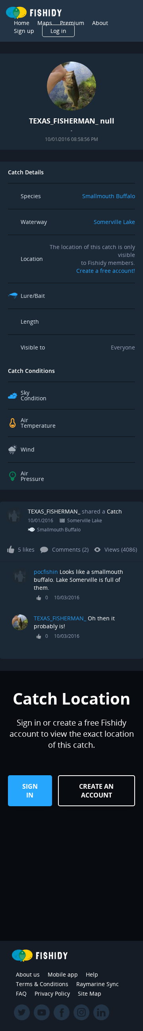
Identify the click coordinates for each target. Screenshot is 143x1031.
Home (21, 23)
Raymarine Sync (97, 984)
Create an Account (96, 790)
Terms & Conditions (42, 984)
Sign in (30, 790)
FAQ (21, 993)
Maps (44, 23)
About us (28, 974)
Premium (72, 23)
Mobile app (63, 974)
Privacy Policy (52, 993)
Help (92, 974)
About (100, 23)
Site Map (89, 993)
